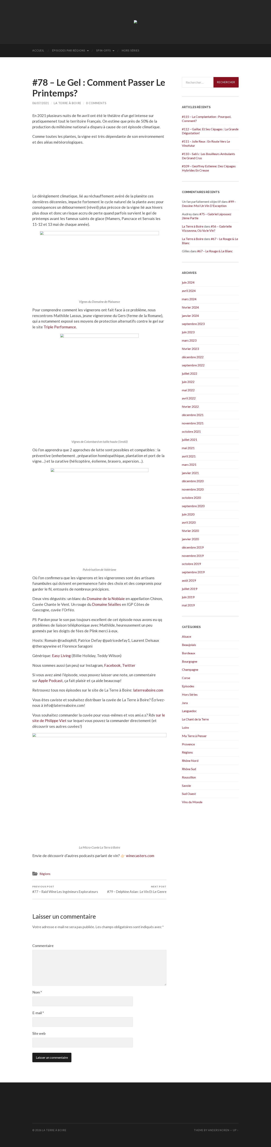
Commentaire (43, 945)
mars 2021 (189, 464)
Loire (185, 727)
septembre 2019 (193, 572)
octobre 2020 (191, 497)
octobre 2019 (191, 564)
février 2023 (190, 349)
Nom (37, 992)
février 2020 (190, 531)
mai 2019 (188, 605)
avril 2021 (189, 456)
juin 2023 (188, 332)
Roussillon (189, 777)
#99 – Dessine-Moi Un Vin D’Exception (209, 204)
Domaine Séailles (106, 604)
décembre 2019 (193, 547)
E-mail (38, 1013)
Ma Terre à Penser (194, 736)
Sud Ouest (189, 793)
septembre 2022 (193, 365)
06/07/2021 (40, 103)
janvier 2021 (190, 473)
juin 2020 (188, 514)
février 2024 (190, 307)
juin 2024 (188, 282)
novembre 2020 (193, 489)
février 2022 (190, 406)
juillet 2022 (189, 373)
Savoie (186, 785)
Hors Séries (130, 50)
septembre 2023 (193, 324)
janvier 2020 (190, 539)
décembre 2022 (193, 357)
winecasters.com (140, 855)
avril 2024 (189, 290)
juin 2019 (188, 597)
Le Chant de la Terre (195, 719)
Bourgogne (189, 661)
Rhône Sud (189, 769)
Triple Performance (60, 327)
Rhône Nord (190, 760)
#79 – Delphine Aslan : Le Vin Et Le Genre (136, 889)
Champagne (190, 669)
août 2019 (189, 580)
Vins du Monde (192, 802)
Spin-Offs (103, 50)
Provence (188, 744)
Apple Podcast (50, 680)
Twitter (128, 665)
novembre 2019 (193, 555)
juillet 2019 (189, 589)
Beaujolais (189, 645)
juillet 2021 (189, 439)
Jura (185, 703)
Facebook (112, 665)
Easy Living (61, 655)
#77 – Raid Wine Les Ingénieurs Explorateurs (65, 889)
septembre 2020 (193, 506)
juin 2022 (188, 382)
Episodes (188, 686)
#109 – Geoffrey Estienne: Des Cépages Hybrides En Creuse (209, 168)
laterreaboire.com (148, 690)
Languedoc (189, 711)
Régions (44, 873)
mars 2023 (189, 340)
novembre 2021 (193, 423)
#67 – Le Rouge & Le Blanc (215, 251)
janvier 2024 (190, 315)
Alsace (186, 636)
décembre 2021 (193, 415)
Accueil (38, 50)
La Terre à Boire (67, 103)
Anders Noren (218, 1130)
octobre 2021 (191, 431)
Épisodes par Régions (68, 50)
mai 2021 (188, 448)
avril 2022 (189, 398)
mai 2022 (188, 390)
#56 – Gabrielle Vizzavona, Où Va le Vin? (207, 228)
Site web (39, 1033)
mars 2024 (189, 299)
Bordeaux (188, 653)
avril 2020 (189, 522)
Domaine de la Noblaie (106, 598)
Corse (186, 678)
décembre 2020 (193, 481)
